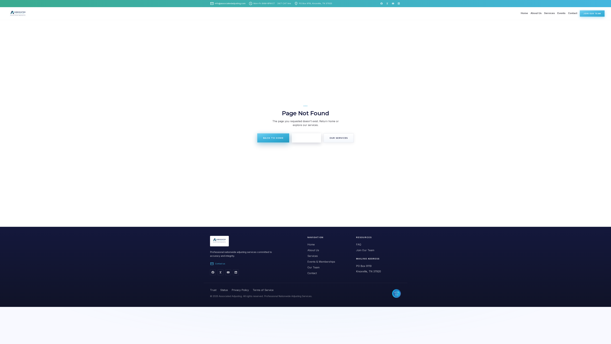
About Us (536, 13)
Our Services (339, 138)
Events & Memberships (321, 261)
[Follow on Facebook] (213, 272)
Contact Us (306, 138)
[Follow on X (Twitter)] (220, 272)
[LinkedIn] (399, 3)
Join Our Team (592, 13)
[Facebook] (381, 3)
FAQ (358, 244)
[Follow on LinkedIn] (236, 272)
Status (224, 290)
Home (524, 13)
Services (549, 13)
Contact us (217, 264)
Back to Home (273, 138)
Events (561, 13)
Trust (213, 290)
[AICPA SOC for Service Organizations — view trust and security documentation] (396, 293)
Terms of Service (263, 290)
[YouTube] (393, 3)
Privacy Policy (240, 290)
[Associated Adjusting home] (14, 13)
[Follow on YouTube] (228, 272)
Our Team (313, 267)
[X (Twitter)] (387, 3)
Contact (572, 13)
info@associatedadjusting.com (228, 3)
